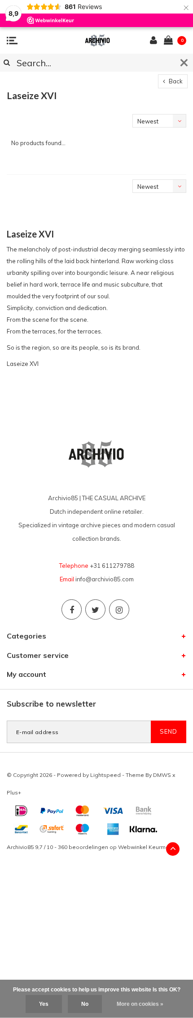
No (84, 1004)
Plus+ (14, 792)
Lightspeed (105, 774)
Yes (43, 1004)
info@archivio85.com (104, 579)
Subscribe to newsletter (51, 703)
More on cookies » (140, 1004)
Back (175, 81)
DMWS (162, 774)
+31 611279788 (112, 565)
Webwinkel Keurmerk (146, 847)
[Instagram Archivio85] (119, 609)
